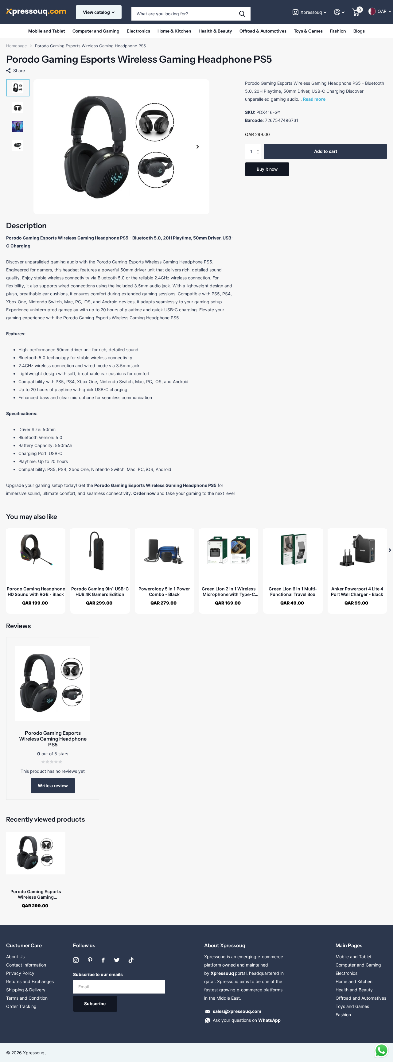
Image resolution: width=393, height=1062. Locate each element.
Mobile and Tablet (46, 31)
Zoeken (242, 14)
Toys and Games (352, 1006)
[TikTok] (131, 960)
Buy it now (267, 169)
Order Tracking (21, 1006)
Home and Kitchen (354, 981)
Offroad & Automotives (262, 31)
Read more (314, 99)
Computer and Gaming (95, 31)
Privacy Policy (20, 973)
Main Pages (349, 945)
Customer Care (24, 945)
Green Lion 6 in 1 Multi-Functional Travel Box (293, 591)
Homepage (16, 45)
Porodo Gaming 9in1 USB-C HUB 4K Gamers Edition (100, 591)
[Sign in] (339, 12)
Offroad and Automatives (361, 998)
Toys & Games (308, 31)
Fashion (338, 31)
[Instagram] (76, 960)
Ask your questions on (247, 1020)
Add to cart (325, 151)
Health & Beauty (215, 31)
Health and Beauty (354, 989)
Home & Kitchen (174, 31)
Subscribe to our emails (98, 974)
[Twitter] (116, 960)
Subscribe (95, 1003)
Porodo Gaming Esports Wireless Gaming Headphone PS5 (35, 894)
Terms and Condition (27, 998)
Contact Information (26, 964)
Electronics (138, 31)
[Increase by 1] (259, 146)
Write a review (53, 785)
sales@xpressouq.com (237, 1011)
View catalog (97, 12)
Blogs (359, 31)
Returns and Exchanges (30, 981)
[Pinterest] (90, 960)
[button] (197, 146)
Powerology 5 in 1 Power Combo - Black (164, 591)
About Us (15, 956)
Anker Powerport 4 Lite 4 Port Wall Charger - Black (357, 591)
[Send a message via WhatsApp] (381, 1050)
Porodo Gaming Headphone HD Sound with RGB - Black (36, 591)
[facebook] (103, 960)
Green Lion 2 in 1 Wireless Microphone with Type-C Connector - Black (229, 591)
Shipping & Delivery (25, 989)
